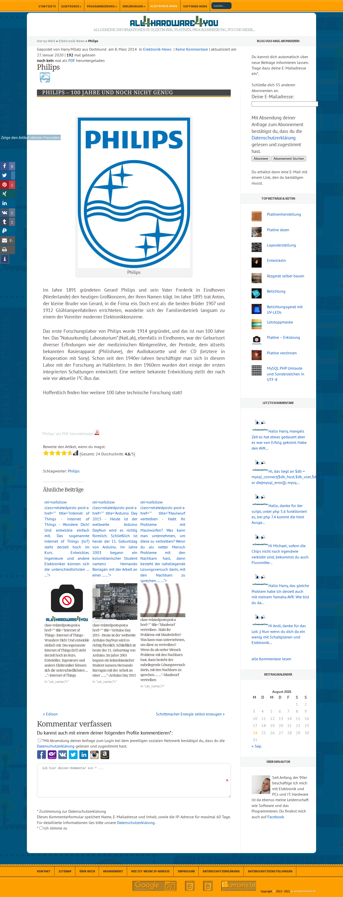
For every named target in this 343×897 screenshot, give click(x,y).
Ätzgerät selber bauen (285, 275)
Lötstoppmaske (280, 321)
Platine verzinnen (282, 352)
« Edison (50, 713)
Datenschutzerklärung (56, 746)
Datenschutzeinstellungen (270, 871)
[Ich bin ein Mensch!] (238, 886)
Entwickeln (276, 260)
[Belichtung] (257, 293)
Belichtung (276, 291)
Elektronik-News (164, 6)
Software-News (195, 6)
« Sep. (257, 746)
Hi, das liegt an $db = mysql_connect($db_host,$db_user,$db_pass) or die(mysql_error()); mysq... (290, 477)
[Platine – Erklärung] (257, 340)
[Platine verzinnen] (257, 355)
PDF (71, 60)
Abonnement (113, 871)
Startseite (47, 6)
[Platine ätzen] (257, 232)
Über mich (87, 871)
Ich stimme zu (55, 828)
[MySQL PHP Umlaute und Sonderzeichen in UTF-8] (257, 370)
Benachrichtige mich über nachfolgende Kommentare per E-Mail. (107, 841)
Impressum (186, 871)
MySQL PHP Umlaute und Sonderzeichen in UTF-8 (285, 374)
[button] (7, 166)
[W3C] (190, 886)
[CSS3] (208, 886)
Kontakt (43, 871)
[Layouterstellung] (257, 247)
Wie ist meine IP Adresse (150, 871)
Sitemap (65, 871)
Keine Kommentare (192, 49)
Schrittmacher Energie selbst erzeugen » (190, 713)
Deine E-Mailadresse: (273, 96)
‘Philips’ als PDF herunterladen (68, 433)
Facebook (275, 816)
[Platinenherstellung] (257, 216)
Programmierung (102, 6)
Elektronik (71, 6)
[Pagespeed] (155, 886)
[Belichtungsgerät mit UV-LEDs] (257, 309)
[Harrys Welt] (174, 21)
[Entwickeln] (257, 263)
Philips (74, 470)
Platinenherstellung (284, 214)
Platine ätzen (278, 229)
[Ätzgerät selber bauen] (257, 278)
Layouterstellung (281, 245)
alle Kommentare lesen (271, 658)
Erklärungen (134, 6)
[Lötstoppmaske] (257, 324)
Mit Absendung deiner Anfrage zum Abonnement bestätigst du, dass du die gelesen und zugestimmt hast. (277, 134)
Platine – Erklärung (283, 337)
